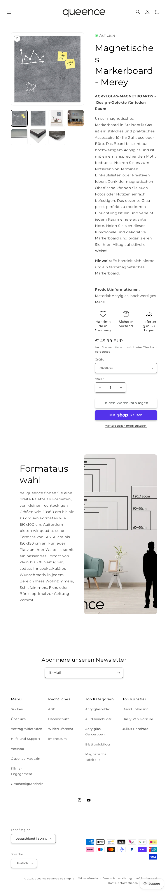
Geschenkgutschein (27, 784)
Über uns (18, 719)
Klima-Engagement (21, 771)
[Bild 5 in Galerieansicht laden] (19, 137)
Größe (99, 359)
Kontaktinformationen (123, 882)
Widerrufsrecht (60, 729)
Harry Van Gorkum (137, 719)
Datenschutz (58, 719)
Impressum (57, 739)
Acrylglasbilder (97, 709)
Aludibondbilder (98, 719)
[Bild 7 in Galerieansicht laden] (57, 137)
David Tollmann (135, 709)
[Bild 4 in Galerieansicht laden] (75, 118)
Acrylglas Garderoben (95, 731)
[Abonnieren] (118, 673)
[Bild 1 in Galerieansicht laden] (19, 118)
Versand (121, 347)
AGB (52, 709)
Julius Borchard (135, 729)
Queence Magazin (25, 759)
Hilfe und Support (25, 739)
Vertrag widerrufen (26, 729)
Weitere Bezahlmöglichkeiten (126, 425)
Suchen (17, 709)
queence (40, 878)
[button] (9, 12)
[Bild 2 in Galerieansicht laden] (38, 118)
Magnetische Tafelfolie (96, 757)
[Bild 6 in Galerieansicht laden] (38, 137)
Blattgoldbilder (98, 744)
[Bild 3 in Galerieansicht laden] (57, 118)
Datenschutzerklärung (117, 878)
